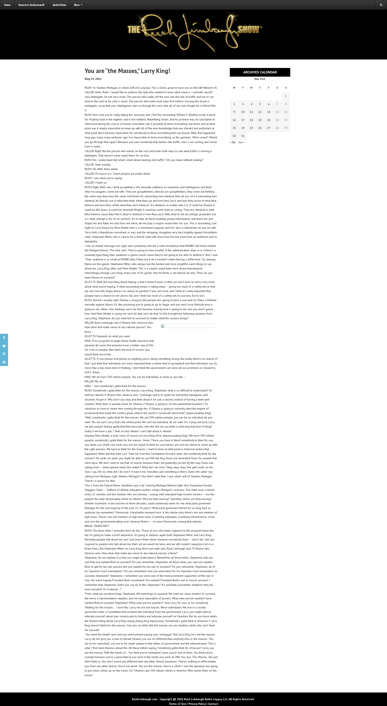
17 (242, 120)
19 (260, 120)
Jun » (241, 142)
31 (242, 136)
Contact (213, 704)
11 (251, 112)
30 (234, 136)
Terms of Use (177, 704)
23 (234, 128)
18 (251, 120)
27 (268, 128)
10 (242, 112)
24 (242, 128)
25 (251, 128)
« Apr (233, 142)
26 (260, 128)
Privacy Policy (197, 704)
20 (268, 120)
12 (260, 112)
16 (234, 120)
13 (268, 112)
